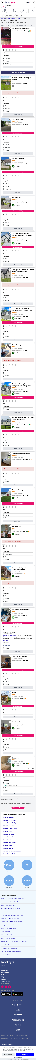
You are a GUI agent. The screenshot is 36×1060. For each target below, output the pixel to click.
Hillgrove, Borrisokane (19, 656)
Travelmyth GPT (5, 981)
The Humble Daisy (18, 158)
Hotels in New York (8, 848)
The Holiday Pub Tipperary (20, 28)
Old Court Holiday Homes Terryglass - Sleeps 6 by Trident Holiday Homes (22, 385)
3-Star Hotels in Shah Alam (8, 928)
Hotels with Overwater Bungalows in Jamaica (13, 898)
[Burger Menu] (2, 2)
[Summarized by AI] (11, 633)
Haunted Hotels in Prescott (8, 912)
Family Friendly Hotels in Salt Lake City (11, 921)
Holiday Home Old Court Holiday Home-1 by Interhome (23, 270)
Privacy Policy (16, 1059)
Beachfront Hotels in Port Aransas (10, 908)
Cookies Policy (10, 1059)
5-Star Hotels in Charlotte (8, 905)
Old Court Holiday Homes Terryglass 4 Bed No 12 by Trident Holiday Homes (23, 234)
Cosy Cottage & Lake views (21, 453)
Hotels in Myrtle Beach (9, 820)
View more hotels (18, 807)
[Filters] (2, 15)
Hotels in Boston (8, 845)
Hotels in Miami (7, 831)
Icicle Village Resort (6, 945)
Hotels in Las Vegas (8, 817)
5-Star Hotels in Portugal (8, 938)
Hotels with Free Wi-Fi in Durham (10, 918)
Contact (3, 979)
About (3, 966)
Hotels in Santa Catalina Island (12, 851)
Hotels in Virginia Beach (10, 828)
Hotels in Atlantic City (9, 823)
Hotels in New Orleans (9, 842)
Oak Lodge (15, 758)
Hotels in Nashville (8, 837)
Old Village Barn (17, 119)
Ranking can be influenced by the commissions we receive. (15, 25)
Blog (2, 974)
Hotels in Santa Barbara (10, 854)
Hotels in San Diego (8, 834)
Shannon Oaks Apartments (21, 609)
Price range (9, 15)
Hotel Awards (5, 972)
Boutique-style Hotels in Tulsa (9, 925)
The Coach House (17, 722)
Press (2, 968)
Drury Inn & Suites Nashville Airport (11, 951)
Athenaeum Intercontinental (9, 948)
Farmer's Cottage (18, 490)
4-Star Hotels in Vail (6, 935)
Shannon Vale (16, 197)
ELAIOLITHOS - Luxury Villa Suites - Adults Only (14, 941)
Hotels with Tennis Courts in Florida (11, 902)
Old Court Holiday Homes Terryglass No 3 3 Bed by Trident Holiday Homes (22, 309)
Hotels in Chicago (8, 840)
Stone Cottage (16, 345)
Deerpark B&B (16, 526)
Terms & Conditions (7, 1044)
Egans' (14, 692)
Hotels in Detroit (5, 931)
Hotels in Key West (8, 826)
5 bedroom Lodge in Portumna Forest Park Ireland (22, 569)
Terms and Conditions (25, 1059)
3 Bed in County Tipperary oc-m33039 (21, 78)
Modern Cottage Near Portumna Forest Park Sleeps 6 (23, 418)
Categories (4, 970)
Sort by (18, 15)
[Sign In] (33, 2)
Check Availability (18, 46)
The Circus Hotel (5, 955)
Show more (17, 67)
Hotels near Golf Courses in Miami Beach (12, 915)
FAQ (2, 977)
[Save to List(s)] (10, 28)
